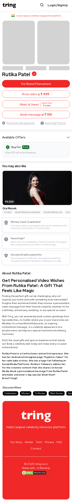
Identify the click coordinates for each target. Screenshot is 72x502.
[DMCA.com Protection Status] (34, 472)
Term (39, 442)
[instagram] (25, 435)
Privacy (49, 442)
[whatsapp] (46, 435)
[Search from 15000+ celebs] (42, 5)
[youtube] (41, 435)
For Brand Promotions (36, 84)
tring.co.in (41, 464)
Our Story (16, 442)
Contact (36, 448)
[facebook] (30, 435)
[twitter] (36, 435)
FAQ (59, 442)
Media (29, 442)
